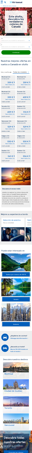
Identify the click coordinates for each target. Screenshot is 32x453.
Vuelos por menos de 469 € (16, 274)
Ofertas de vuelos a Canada (9, 6)
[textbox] (16, 40)
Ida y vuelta (5, 72)
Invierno (16, 324)
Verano (16, 299)
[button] (16, 52)
